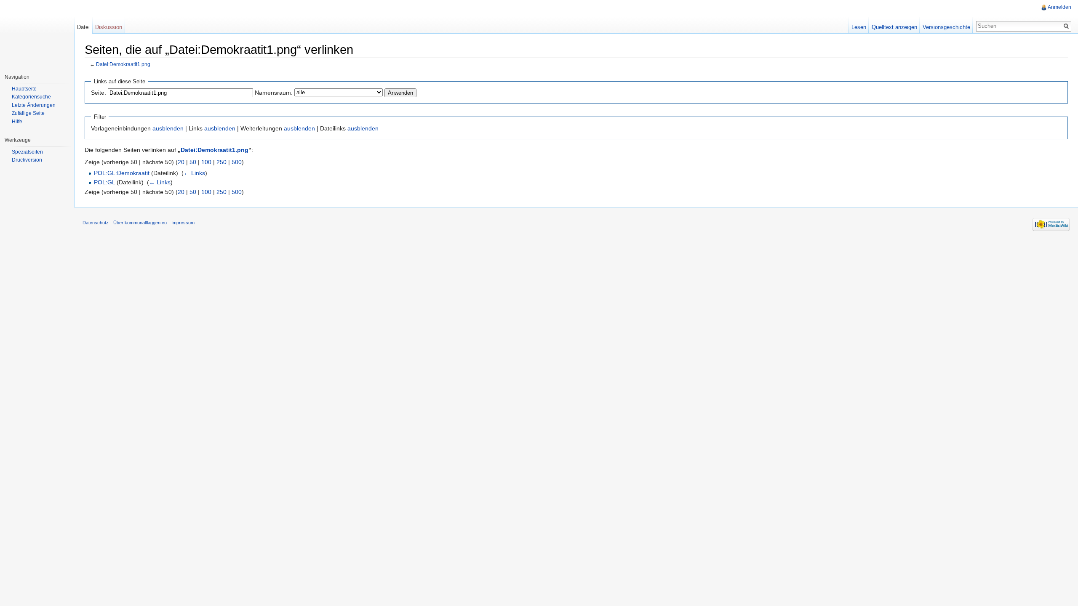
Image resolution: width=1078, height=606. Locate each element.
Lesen (858, 27)
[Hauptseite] (37, 33)
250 (221, 162)
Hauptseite (24, 89)
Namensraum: (274, 92)
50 (192, 162)
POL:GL (104, 182)
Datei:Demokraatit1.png (123, 64)
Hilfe (17, 122)
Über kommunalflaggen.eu (140, 222)
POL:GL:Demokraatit (121, 173)
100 (206, 162)
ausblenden (168, 128)
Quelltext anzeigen (894, 27)
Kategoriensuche (31, 97)
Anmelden (1059, 7)
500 (237, 162)
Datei (83, 27)
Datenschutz (96, 222)
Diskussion (108, 27)
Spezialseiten (27, 152)
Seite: (98, 92)
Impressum (183, 222)
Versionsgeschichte (946, 27)
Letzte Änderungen (34, 105)
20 (181, 162)
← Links (194, 173)
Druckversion (27, 160)
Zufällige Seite (28, 113)
